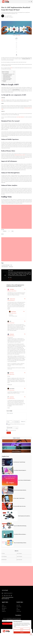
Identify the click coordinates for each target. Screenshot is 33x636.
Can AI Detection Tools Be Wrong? (19, 462)
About (3, 605)
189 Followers (5, 559)
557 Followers (5, 556)
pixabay (19, 35)
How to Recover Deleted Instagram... (24, 480)
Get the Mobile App (6, 598)
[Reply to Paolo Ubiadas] (24, 388)
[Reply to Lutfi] (24, 321)
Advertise (3, 609)
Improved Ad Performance (7, 77)
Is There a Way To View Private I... (19, 498)
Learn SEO (18, 605)
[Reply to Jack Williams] (24, 289)
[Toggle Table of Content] (13, 72)
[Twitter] (5, 595)
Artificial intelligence (16, 451)
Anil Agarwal (12, 334)
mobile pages (11, 266)
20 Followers (20, 553)
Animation (16, 444)
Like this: (5, 81)
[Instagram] (9, 595)
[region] (21, 627)
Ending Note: (4, 80)
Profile (10, 279)
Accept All (21, 632)
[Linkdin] (7, 595)
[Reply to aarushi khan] (24, 396)
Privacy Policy (18, 606)
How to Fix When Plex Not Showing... (20, 525)
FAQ (17, 608)
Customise (21, 628)
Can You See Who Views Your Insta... (19, 506)
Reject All (21, 630)
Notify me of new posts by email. (12, 430)
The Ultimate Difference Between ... (20, 534)
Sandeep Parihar (12, 298)
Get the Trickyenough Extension (8, 597)
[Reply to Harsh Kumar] (24, 372)
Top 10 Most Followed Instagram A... (20, 470)
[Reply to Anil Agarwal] (24, 334)
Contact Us (4, 611)
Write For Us (4, 606)
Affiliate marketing (16, 440)
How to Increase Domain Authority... (20, 490)
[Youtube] (11, 595)
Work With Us (4, 608)
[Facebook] (2, 595)
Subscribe (11, 623)
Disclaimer (18, 609)
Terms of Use (18, 611)
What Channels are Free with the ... (24, 515)
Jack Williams (12, 289)
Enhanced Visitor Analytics (7, 79)
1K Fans (3, 553)
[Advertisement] (16, 211)
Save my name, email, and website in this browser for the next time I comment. (16, 424)
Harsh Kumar (12, 372)
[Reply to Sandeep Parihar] (24, 298)
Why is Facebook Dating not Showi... (20, 542)
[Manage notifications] (31, 634)
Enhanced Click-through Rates (8, 78)
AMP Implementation (5, 266)
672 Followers (20, 556)
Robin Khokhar (13, 311)
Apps (16, 447)
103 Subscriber (20, 559)
